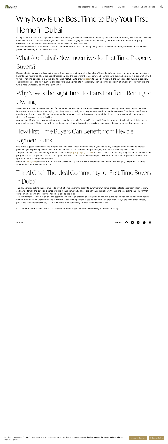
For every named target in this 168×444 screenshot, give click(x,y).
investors (87, 79)
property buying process (81, 152)
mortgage (31, 161)
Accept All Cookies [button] (138, 438)
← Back (19, 222)
